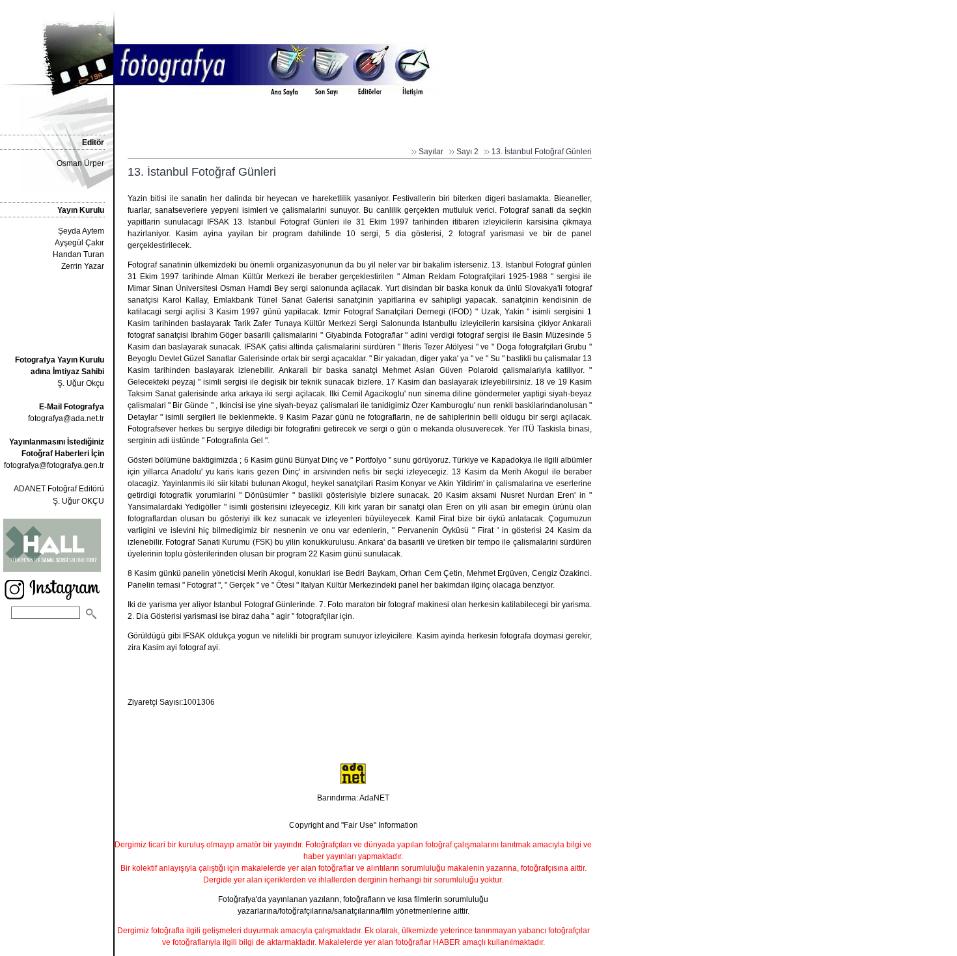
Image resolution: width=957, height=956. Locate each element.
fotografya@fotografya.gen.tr (54, 465)
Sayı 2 (467, 151)
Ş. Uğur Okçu (59, 371)
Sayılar (431, 151)
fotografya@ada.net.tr (66, 418)
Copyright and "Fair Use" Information (353, 825)
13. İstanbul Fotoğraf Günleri (542, 151)
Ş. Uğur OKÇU (78, 501)
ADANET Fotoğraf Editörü (59, 488)
